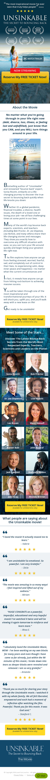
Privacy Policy (18, 775)
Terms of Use (31, 775)
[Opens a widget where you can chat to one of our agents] (41, 776)
